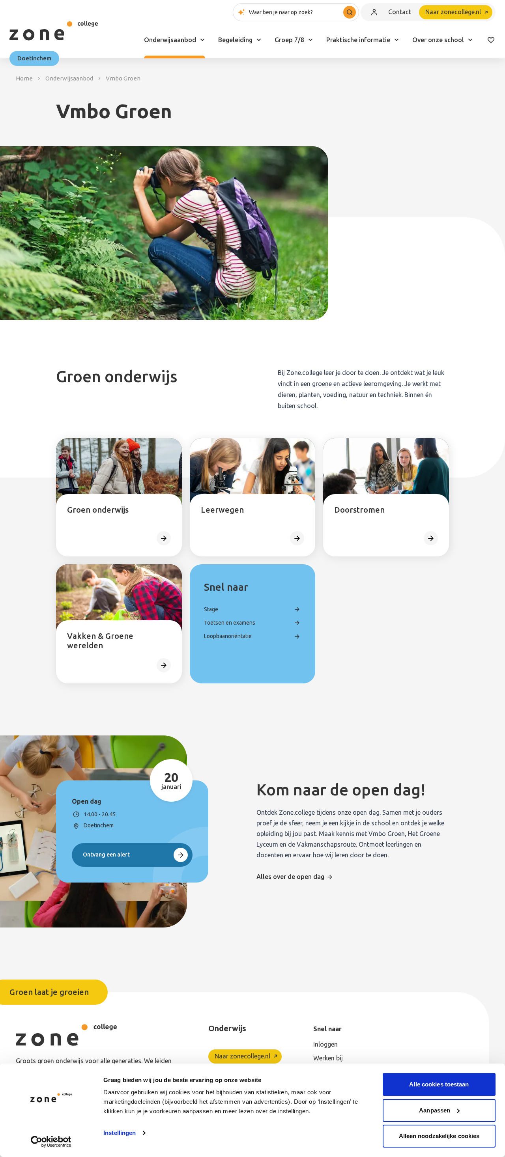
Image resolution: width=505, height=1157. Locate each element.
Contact (399, 11)
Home (24, 78)
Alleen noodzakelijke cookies (439, 1136)
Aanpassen (434, 1110)
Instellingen (119, 1132)
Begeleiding (235, 39)
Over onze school (438, 39)
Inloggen (325, 1044)
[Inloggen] (374, 12)
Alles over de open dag (290, 876)
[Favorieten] (491, 40)
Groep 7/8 (289, 39)
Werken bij (328, 1058)
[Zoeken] (349, 12)
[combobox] (296, 12)
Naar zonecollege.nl (453, 11)
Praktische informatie (358, 39)
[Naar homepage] (53, 31)
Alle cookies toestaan (439, 1084)
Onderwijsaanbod (170, 39)
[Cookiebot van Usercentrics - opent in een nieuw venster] (51, 1142)
